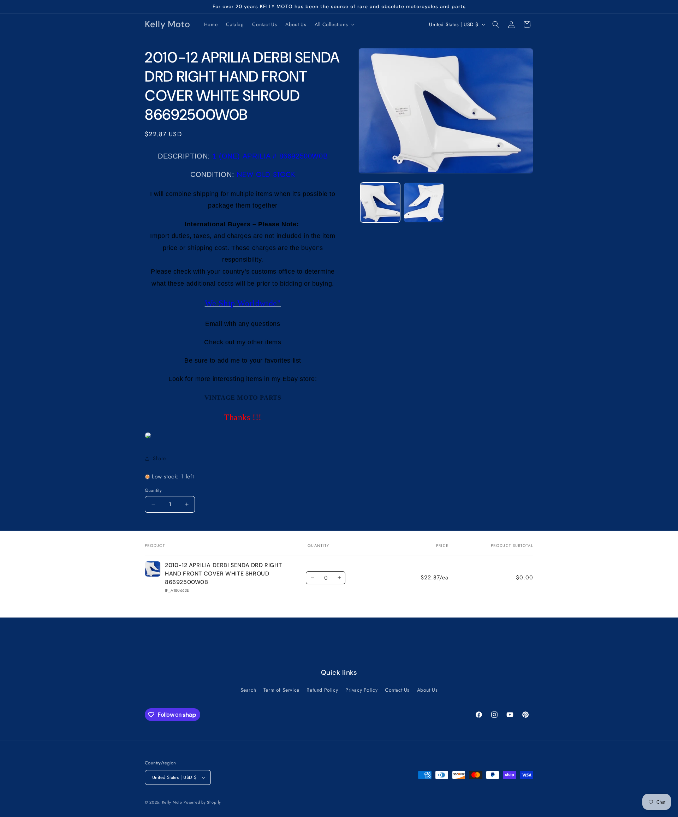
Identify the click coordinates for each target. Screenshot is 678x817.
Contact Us (397, 689)
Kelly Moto (172, 802)
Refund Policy (322, 689)
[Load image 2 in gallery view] (424, 202)
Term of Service (281, 689)
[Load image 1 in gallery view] (380, 202)
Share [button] (159, 458)
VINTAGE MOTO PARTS (242, 397)
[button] (333, 24)
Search (248, 689)
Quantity (153, 490)
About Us (427, 689)
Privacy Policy (361, 689)
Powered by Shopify (202, 802)
